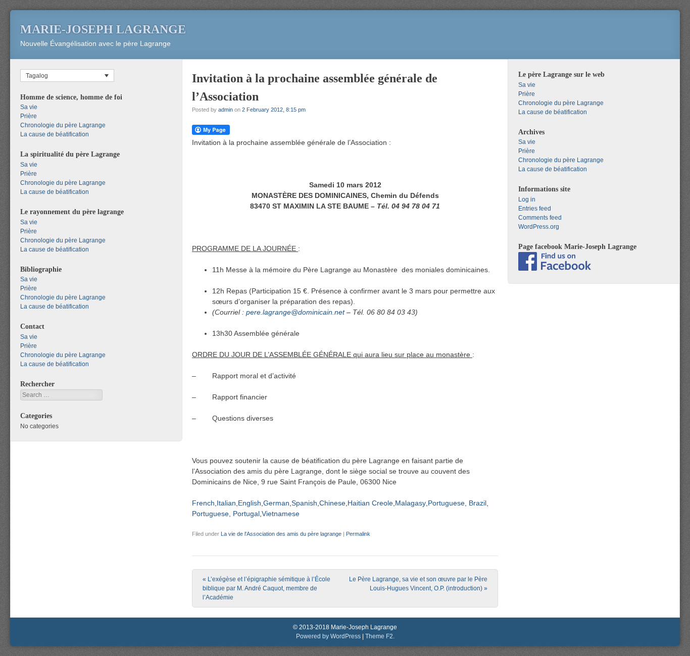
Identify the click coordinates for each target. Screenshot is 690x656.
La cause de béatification (54, 134)
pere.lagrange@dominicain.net (295, 312)
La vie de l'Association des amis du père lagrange (281, 534)
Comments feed (540, 217)
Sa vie (28, 107)
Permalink (358, 534)
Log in (526, 199)
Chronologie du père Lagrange (63, 125)
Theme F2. (380, 636)
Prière (28, 116)
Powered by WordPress (328, 636)
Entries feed (534, 208)
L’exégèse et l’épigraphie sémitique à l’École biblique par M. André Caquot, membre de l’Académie (266, 588)
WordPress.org (538, 226)
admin (225, 110)
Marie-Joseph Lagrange (103, 29)
